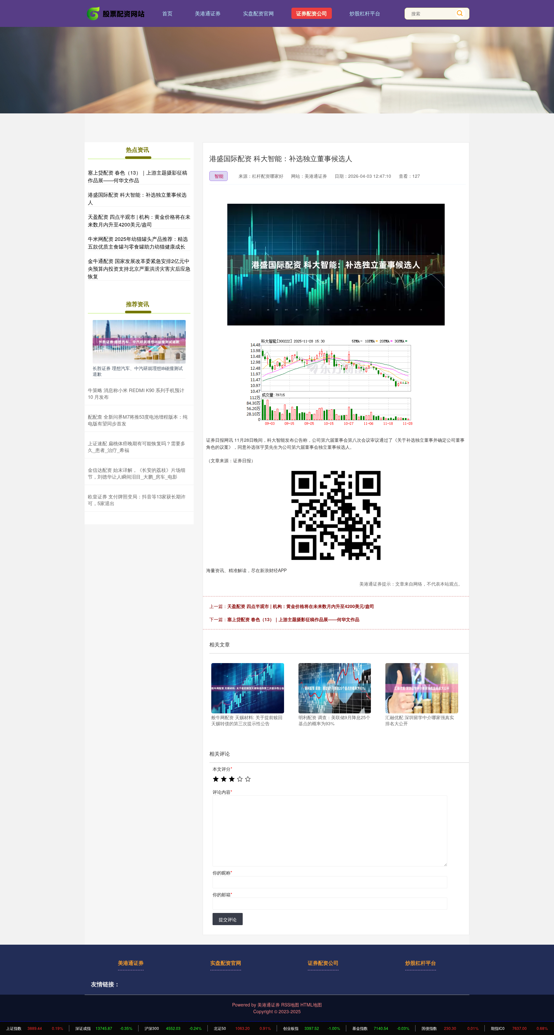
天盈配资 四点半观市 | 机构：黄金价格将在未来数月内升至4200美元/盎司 (300, 606)
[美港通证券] (116, 13)
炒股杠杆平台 (364, 13)
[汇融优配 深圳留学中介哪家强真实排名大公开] (421, 688)
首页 (167, 13)
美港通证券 (208, 13)
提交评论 (228, 919)
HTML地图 (311, 1004)
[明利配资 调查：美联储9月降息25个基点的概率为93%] (334, 688)
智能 (218, 176)
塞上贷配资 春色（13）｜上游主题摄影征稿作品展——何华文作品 (293, 619)
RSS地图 (290, 1004)
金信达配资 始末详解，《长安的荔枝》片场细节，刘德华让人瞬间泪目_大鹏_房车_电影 (136, 473)
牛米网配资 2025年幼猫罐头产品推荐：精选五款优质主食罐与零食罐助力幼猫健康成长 (138, 242)
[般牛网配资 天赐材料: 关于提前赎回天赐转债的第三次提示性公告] (247, 688)
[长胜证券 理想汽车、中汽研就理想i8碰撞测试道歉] (139, 341)
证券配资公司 (311, 13)
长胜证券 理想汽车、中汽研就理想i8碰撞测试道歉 (138, 371)
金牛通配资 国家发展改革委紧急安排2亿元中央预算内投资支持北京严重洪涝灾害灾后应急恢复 (139, 268)
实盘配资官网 (258, 13)
